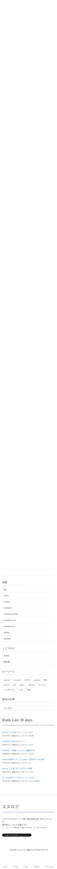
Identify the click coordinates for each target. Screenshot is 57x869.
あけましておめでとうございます (17, 732)
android (7, 680)
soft (14, 685)
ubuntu (6, 632)
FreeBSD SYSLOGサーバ (13, 741)
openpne (7, 638)
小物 (28, 690)
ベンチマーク (9, 690)
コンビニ (42, 685)
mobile (6, 656)
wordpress (8, 608)
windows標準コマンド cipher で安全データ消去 (23, 759)
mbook (37, 680)
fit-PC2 (27, 680)
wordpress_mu (10, 620)
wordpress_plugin (11, 614)
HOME (16, 866)
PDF (45, 680)
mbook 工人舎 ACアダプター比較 (17, 768)
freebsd (7, 602)
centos (6, 596)
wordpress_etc (9, 626)
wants (22, 685)
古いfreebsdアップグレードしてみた (18, 778)
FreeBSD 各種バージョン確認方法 (18, 750)
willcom (31, 685)
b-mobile (17, 680)
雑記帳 (7, 662)
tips (5, 589)
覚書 (26, 866)
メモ (21, 690)
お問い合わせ (49, 866)
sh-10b (6, 685)
